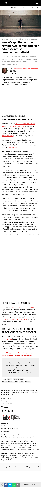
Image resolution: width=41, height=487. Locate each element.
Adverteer (4, 423)
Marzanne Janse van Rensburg (26, 69)
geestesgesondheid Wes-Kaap (10, 381)
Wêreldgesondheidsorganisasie (16, 319)
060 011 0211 (27, 372)
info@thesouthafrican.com (21, 370)
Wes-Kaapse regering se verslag (23, 307)
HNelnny (22, 381)
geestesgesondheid (19, 379)
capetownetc (13, 147)
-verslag (9, 339)
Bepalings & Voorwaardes (9, 428)
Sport (13, 8)
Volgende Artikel (30, 485)
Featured (9, 379)
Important (27, 381)
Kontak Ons (5, 431)
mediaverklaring (8, 136)
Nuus (5, 8)
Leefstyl (34, 8)
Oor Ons (4, 426)
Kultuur (24, 8)
